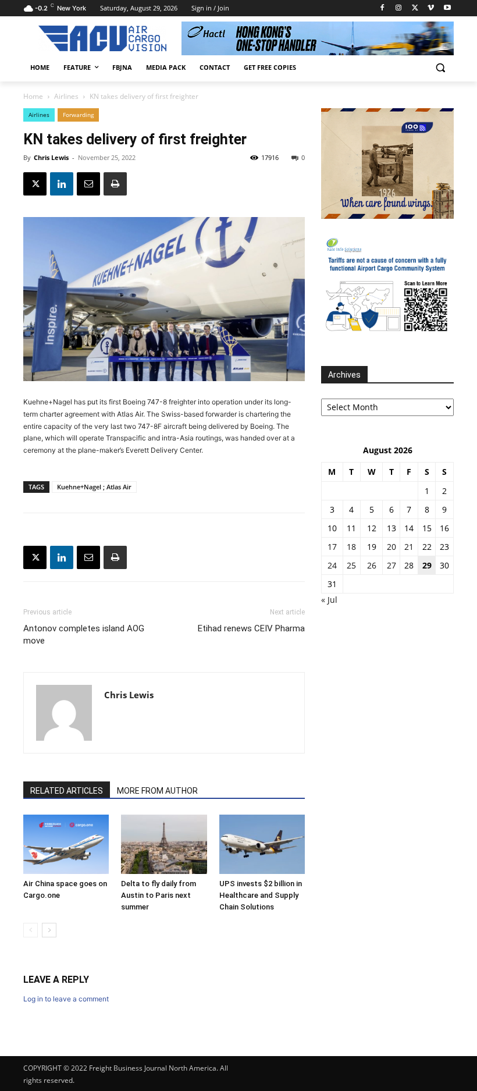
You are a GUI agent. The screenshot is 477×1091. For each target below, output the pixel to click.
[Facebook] (382, 8)
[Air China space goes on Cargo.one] (66, 844)
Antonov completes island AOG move (83, 634)
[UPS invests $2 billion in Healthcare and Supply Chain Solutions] (262, 844)
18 (351, 546)
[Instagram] (398, 8)
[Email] (88, 184)
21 (409, 546)
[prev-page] (30, 930)
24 (332, 565)
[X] (415, 8)
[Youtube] (447, 8)
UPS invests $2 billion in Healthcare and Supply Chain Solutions (260, 895)
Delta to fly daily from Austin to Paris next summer (158, 895)
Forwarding (78, 115)
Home (33, 96)
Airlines (66, 96)
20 (391, 546)
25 (351, 565)
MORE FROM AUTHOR (157, 790)
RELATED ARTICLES (66, 790)
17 (332, 546)
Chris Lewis (51, 157)
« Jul (329, 599)
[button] (440, 67)
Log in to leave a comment (66, 998)
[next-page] (49, 930)
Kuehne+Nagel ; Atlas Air (94, 486)
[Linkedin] (61, 184)
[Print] (115, 184)
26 (371, 565)
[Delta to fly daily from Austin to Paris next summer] (164, 844)
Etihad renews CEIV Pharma (251, 628)
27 (391, 565)
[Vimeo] (430, 8)
